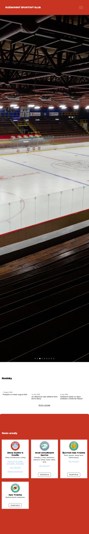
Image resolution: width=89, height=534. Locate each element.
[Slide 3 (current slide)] (39, 358)
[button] (83, 384)
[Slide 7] (49, 358)
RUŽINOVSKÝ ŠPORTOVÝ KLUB (23, 7)
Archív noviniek (44, 405)
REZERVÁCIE (44, 475)
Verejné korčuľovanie (15, 471)
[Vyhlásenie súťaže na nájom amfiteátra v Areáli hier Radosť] (73, 389)
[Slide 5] (44, 358)
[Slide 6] (46, 358)
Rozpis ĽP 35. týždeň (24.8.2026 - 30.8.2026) (15, 462)
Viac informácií (15, 467)
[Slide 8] (51, 358)
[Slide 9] (53, 358)
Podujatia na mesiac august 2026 (15, 394)
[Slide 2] (37, 358)
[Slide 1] (35, 358)
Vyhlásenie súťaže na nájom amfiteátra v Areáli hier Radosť (71, 397)
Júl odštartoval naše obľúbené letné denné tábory (44, 397)
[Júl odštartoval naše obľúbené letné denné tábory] (44, 389)
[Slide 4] (42, 358)
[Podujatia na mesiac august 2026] (16, 388)
